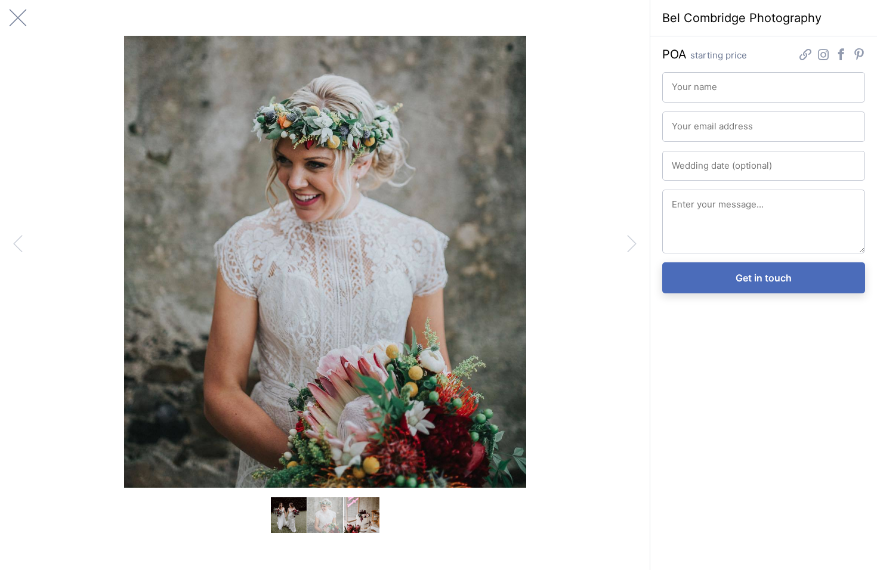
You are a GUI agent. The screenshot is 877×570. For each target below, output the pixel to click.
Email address (694, 121)
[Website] (805, 55)
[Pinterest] (859, 55)
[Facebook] (841, 55)
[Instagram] (823, 55)
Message (686, 199)
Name (681, 82)
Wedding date (694, 160)
